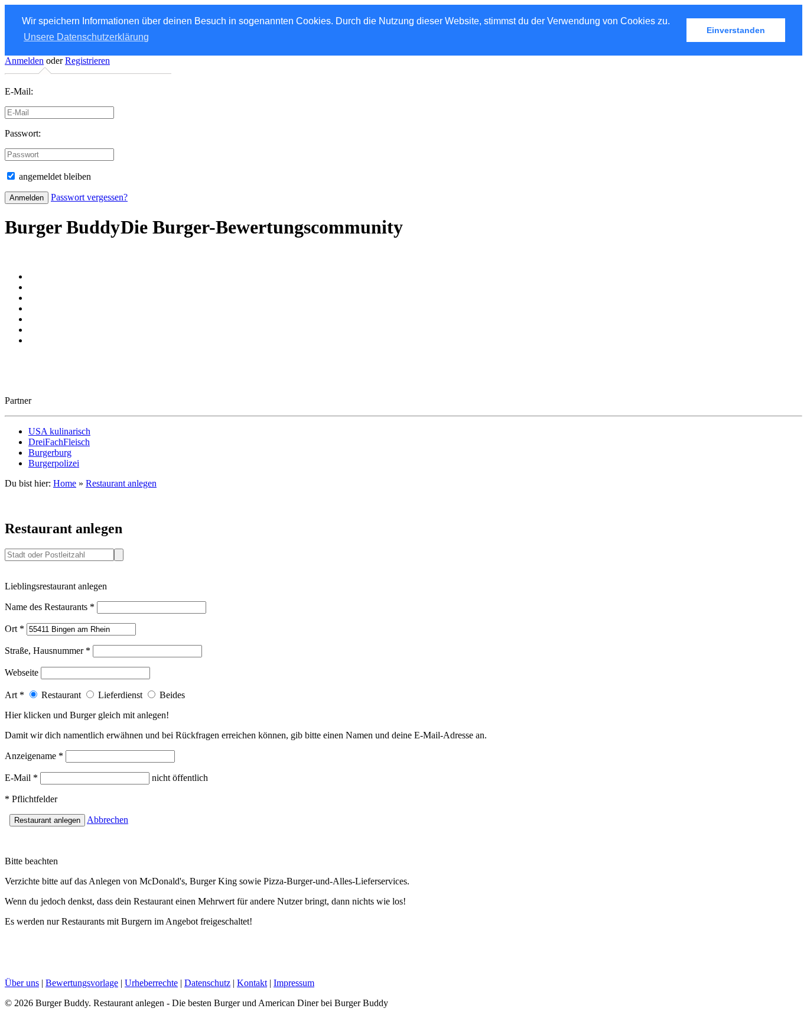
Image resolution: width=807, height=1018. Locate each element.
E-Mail (21, 778)
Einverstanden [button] (736, 30)
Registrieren (87, 61)
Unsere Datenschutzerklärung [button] (86, 37)
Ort (14, 629)
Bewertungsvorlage (81, 983)
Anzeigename (34, 756)
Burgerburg (49, 453)
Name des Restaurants (50, 607)
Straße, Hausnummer (47, 651)
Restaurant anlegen (121, 483)
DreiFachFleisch (59, 442)
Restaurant (60, 695)
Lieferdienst (119, 695)
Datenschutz (207, 983)
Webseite (21, 672)
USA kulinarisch (59, 431)
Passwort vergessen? (89, 197)
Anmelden (24, 61)
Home (64, 483)
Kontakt (252, 983)
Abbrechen (107, 820)
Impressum (294, 983)
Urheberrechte (151, 983)
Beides (171, 695)
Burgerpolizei (53, 463)
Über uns (22, 983)
